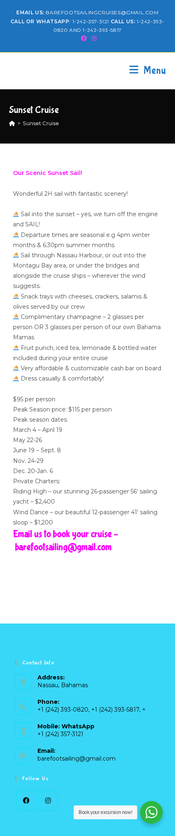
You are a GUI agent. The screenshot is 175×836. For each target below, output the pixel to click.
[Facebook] (26, 800)
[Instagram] (48, 800)
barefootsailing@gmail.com (76, 758)
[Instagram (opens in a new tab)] (92, 38)
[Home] (12, 123)
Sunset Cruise (41, 123)
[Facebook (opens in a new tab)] (84, 38)
